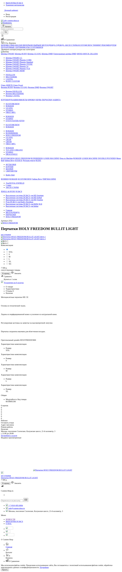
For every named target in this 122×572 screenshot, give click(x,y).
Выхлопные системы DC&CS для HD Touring (24, 200)
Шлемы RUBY (21, 54)
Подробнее (44, 567)
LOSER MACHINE (51, 158)
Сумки (8, 185)
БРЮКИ (31, 100)
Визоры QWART (46, 87)
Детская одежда (29, 160)
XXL (11, 252)
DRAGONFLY (12, 154)
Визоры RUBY (7, 87)
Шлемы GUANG (34, 54)
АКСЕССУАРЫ (12, 187)
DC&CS (18, 191)
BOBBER (5, 179)
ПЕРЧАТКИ (47, 100)
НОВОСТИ (10, 519)
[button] (2, 36)
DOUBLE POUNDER (107, 158)
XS (10, 264)
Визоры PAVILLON (14, 91)
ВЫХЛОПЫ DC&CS (14, 521)
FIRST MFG (11, 112)
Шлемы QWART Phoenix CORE (19, 60)
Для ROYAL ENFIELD (15, 183)
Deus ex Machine (66, 158)
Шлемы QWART (7, 54)
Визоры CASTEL (13, 96)
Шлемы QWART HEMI (15, 71)
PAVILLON (10, 75)
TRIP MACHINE (49, 179)
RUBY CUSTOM (13, 81)
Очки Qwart (18, 85)
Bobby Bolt (10, 175)
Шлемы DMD (47, 54)
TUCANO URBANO (14, 150)
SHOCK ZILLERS (90, 54)
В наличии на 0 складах (14, 283)
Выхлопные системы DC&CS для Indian (22, 206)
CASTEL (9, 79)
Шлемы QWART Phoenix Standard (19, 62)
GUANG (9, 108)
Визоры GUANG (21, 87)
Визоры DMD (33, 87)
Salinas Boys (9, 160)
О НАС (9, 524)
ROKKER (10, 106)
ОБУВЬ (38, 100)
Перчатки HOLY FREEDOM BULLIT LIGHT (19, 478)
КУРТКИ (9, 167)
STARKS (9, 110)
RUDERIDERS (12, 133)
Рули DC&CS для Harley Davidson (19, 202)
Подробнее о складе (9, 436)
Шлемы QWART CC (14, 58)
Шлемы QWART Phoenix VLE (18, 69)
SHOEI (80, 54)
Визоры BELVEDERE (15, 94)
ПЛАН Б (18, 160)
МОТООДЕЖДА (13, 212)
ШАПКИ (9, 169)
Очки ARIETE (7, 85)
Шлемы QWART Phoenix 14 (17, 66)
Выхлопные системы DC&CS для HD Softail (24, 198)
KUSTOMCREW (13, 104)
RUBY (38, 160)
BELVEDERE (11, 77)
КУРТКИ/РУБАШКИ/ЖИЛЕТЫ (14, 100)
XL (10, 261)
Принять (5, 570)
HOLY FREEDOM (13, 135)
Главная (9, 210)
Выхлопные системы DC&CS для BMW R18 (24, 204)
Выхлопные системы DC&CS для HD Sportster (25, 195)
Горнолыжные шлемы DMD (64, 54)
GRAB (8, 140)
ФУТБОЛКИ (11, 165)
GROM (9, 142)
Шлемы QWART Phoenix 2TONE (19, 64)
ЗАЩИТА (56, 100)
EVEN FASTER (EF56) (15, 121)
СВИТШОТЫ (11, 171)
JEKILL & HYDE (8, 191)
